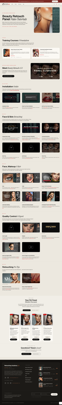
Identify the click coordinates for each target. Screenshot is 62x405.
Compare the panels (28, 371)
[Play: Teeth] (31, 178)
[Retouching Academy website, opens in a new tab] (11, 383)
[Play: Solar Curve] (51, 227)
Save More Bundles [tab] (35, 310)
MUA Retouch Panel (28, 369)
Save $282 (55, 1)
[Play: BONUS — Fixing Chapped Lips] (31, 278)
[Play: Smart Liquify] (11, 227)
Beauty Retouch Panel (29, 367)
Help (23, 4)
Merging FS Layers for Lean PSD (26, 258)
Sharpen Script (31, 238)
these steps (45, 107)
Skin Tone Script (11, 158)
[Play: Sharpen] (31, 227)
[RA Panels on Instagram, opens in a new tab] (5, 378)
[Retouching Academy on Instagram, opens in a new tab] (5, 383)
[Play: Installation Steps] (11, 98)
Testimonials (27, 373)
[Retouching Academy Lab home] (8, 378)
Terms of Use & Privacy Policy (55, 402)
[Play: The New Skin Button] (51, 128)
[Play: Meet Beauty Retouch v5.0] (45, 71)
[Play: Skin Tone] (11, 147)
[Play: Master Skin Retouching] (11, 278)
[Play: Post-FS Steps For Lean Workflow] (31, 247)
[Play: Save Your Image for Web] (11, 247)
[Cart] (56, 4)
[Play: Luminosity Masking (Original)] (31, 196)
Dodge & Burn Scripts (14, 139)
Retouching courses (28, 381)
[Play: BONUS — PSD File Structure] (51, 178)
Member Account (28, 377)
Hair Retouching (50, 206)
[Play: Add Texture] (31, 147)
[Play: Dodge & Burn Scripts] (11, 128)
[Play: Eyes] (11, 178)
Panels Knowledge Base (14, 90)
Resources (19, 4)
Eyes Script (11, 188)
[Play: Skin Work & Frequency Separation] (31, 128)
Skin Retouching (30, 288)
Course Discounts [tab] (27, 310)
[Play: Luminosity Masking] (11, 196)
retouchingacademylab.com (14, 377)
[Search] (54, 4)
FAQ (26, 375)
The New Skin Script (50, 139)
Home (12, 4)
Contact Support (27, 379)
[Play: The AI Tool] (51, 147)
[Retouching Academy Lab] (6, 4)
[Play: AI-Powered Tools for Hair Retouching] (51, 196)
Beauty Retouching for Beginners (52, 187)
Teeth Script (29, 188)
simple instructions (9, 107)
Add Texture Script (28, 158)
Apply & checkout (13, 339)
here (31, 108)
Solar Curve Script (49, 238)
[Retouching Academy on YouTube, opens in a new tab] (8, 383)
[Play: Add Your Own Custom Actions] (51, 98)
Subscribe (54, 394)
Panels (16, 4)
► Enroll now (13, 55)
